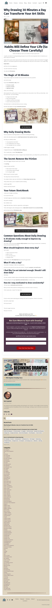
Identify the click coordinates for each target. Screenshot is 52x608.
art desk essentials (17, 431)
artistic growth (7, 491)
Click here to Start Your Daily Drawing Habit (26, 230)
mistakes (5, 566)
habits (5, 552)
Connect (34, 3)
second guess (7, 579)
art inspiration (7, 465)
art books (6, 454)
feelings (5, 551)
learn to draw (7, 559)
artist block (6, 479)
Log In (40, 3)
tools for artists (39, 432)
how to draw (7, 555)
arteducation (6, 475)
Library (21, 3)
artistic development (8, 487)
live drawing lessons (29, 440)
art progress (6, 468)
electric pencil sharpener (23, 432)
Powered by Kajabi (45, 604)
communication (7, 515)
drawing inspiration (7, 440)
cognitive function (7, 514)
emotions (6, 548)
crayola (5, 516)
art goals (6, 462)
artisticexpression (7, 497)
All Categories (6, 449)
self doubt (6, 581)
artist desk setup (30, 431)
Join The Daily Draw (26, 127)
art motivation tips (8, 467)
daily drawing (7, 522)
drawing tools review (14, 432)
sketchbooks (6, 585)
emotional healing (7, 547)
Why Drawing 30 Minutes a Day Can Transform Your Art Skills (18, 425)
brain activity (6, 509)
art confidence (7, 457)
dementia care (7, 525)
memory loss (7, 564)
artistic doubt (6, 488)
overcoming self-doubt (9, 571)
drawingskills (6, 544)
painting (5, 572)
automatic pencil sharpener (39, 431)
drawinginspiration (7, 541)
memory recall (7, 565)
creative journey (7, 519)
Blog (25, 3)
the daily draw (6, 442)
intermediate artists (8, 556)
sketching (40, 440)
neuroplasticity (7, 569)
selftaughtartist (7, 584)
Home (10, 3)
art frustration (7, 461)
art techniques (7, 472)
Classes (16, 3)
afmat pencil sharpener (8, 431)
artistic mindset (7, 494)
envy (5, 549)
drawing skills (6, 535)
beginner (5, 504)
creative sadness (7, 521)
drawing (5, 529)
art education (6, 459)
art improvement (7, 464)
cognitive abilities (7, 512)
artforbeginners (7, 477)
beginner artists (7, 507)
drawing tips (6, 536)
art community (7, 455)
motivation (35, 440)
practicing (6, 576)
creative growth (7, 518)
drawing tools (6, 432)
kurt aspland (21, 440)
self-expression (7, 582)
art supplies (23, 431)
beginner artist (7, 505)
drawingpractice (7, 542)
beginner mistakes (7, 508)
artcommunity (7, 474)
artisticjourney (7, 498)
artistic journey (7, 492)
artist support (6, 484)
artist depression (7, 481)
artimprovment (7, 478)
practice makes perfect (8, 575)
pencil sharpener (32, 432)
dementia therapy (7, 528)
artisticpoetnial (7, 499)
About (29, 3)
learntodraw (6, 561)
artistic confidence (7, 485)
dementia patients (7, 526)
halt (4, 554)
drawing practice (15, 440)
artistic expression (7, 489)
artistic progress (7, 495)
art (4, 452)
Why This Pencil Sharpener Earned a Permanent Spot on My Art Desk (20, 429)
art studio (6, 469)
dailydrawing (6, 524)
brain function (7, 511)
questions (6, 578)
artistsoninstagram (8, 501)
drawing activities (7, 531)
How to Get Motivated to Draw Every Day (13, 437)
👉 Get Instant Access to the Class (12, 384)
